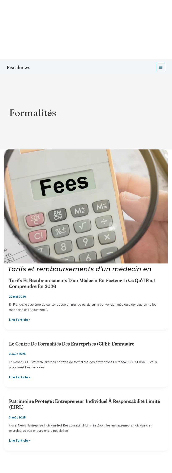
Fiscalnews (18, 67)
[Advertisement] (86, 29)
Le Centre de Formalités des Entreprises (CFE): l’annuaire (71, 344)
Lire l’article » (20, 319)
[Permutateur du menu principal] (160, 67)
